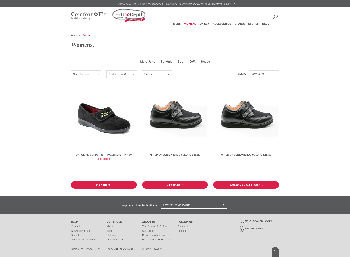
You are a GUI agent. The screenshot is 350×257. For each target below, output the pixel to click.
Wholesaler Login (258, 221)
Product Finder (115, 240)
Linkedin (182, 231)
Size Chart (76, 235)
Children (111, 235)
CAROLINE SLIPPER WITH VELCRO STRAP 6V (104, 155)
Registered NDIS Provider (156, 240)
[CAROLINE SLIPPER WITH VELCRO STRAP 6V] (104, 118)
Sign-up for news (140, 205)
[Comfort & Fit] (88, 15)
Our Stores (148, 231)
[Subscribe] (224, 204)
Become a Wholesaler (154, 235)
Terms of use (77, 249)
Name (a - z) (257, 74)
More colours (104, 159)
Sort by (242, 74)
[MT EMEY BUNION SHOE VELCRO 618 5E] (246, 118)
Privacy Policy (93, 249)
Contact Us (77, 226)
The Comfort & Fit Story (155, 226)
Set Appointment (80, 231)
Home (74, 35)
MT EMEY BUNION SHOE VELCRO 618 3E (175, 155)
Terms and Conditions (83, 240)
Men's (110, 226)
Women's (112, 231)
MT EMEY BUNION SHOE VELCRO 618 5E (246, 155)
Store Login (254, 229)
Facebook (183, 226)
